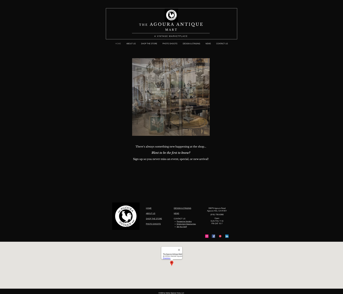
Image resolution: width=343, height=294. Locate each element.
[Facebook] (213, 236)
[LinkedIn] (227, 236)
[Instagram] (206, 236)
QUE (197, 24)
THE (144, 24)
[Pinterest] (220, 236)
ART (173, 29)
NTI (185, 24)
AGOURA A (165, 24)
